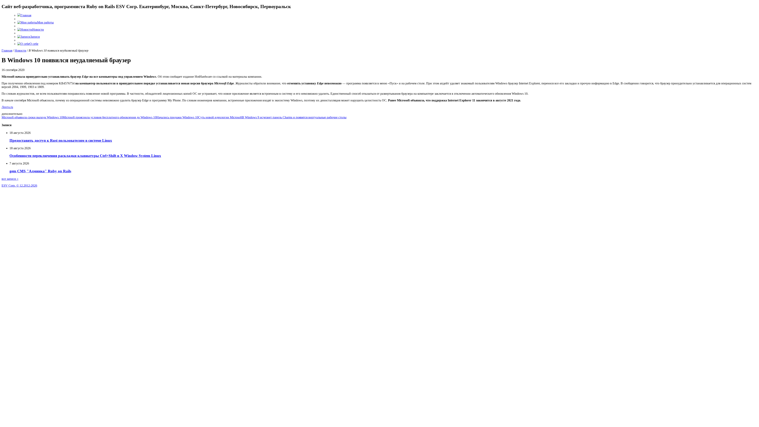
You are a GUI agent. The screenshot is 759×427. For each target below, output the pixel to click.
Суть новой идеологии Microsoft (220, 117)
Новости (20, 50)
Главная (7, 50)
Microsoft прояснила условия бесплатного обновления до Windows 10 (109, 117)
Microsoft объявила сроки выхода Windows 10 (32, 117)
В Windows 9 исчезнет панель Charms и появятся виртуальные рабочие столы (294, 117)
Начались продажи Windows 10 (177, 117)
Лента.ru (7, 107)
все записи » (10, 178)
